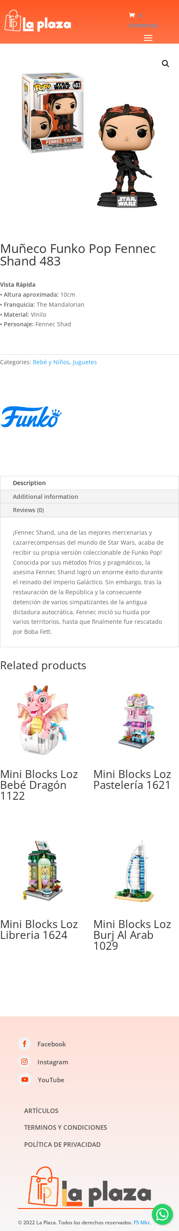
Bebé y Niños (51, 362)
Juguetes (85, 362)
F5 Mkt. (142, 1222)
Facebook (51, 1044)
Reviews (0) (28, 510)
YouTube (51, 1080)
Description (29, 483)
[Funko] (31, 418)
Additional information (45, 496)
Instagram (52, 1062)
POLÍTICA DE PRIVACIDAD (62, 1144)
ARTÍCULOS (41, 1110)
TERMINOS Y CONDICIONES (65, 1127)
